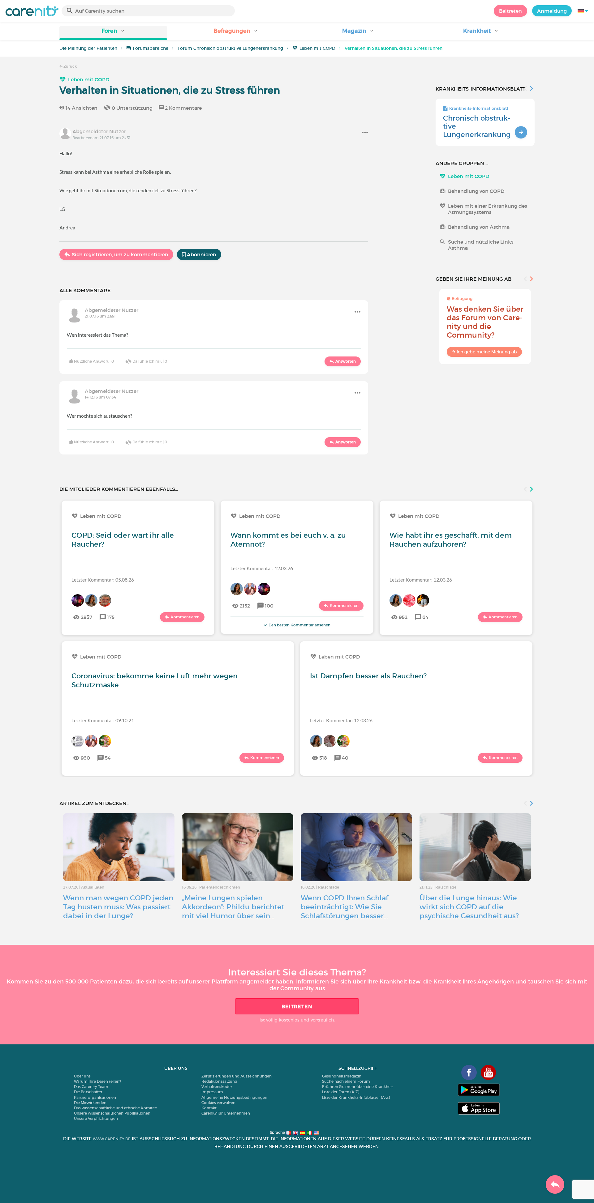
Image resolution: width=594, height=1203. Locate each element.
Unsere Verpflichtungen (96, 1118)
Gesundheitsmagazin (341, 1076)
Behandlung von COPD (476, 191)
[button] (113, 33)
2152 (245, 606)
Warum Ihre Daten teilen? (97, 1081)
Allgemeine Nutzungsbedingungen (234, 1097)
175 (110, 617)
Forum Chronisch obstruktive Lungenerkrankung (230, 48)
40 (345, 758)
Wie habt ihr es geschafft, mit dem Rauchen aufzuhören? (451, 539)
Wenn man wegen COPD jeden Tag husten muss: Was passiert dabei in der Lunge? (118, 907)
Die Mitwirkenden (90, 1102)
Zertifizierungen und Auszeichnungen (236, 1076)
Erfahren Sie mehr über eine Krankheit (357, 1086)
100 (269, 606)
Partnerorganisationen (95, 1097)
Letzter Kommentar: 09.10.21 (102, 720)
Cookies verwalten (218, 1102)
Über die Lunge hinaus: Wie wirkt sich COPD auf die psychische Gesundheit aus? (469, 907)
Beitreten (510, 11)
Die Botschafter (88, 1092)
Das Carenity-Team (91, 1086)
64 (425, 617)
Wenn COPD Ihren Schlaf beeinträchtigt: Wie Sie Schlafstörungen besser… (344, 907)
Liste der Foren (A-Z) (340, 1092)
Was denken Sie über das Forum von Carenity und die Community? (485, 322)
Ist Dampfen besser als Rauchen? (368, 676)
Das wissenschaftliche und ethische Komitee (115, 1108)
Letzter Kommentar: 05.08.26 (102, 579)
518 (323, 758)
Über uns (82, 1076)
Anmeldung (552, 11)
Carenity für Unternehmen (225, 1113)
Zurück (69, 66)
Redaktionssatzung (219, 1081)
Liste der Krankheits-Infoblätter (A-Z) (356, 1097)
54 (108, 758)
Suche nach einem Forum (346, 1081)
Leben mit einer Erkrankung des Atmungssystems (487, 209)
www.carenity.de (112, 1139)
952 (403, 617)
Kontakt (209, 1108)
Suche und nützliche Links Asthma (481, 245)
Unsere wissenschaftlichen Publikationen (112, 1113)
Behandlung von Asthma (479, 227)
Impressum (212, 1092)
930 (85, 758)
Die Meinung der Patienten (88, 48)
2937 (86, 617)
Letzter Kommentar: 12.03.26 (261, 568)
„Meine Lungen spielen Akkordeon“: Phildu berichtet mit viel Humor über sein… (233, 907)
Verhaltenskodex (217, 1086)
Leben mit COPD (317, 48)
